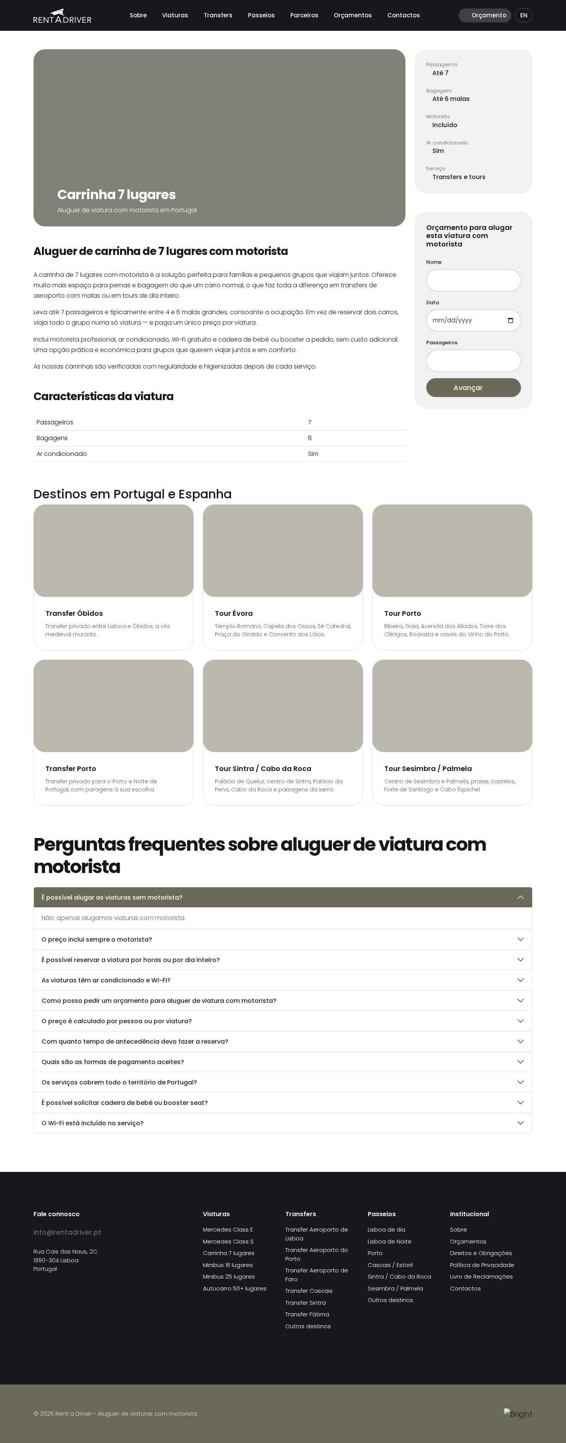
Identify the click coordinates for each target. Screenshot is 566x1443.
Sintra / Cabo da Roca (399, 1276)
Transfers (218, 15)
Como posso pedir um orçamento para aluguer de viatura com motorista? (159, 1000)
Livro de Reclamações (481, 1276)
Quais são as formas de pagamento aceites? (113, 1062)
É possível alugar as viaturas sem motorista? (112, 897)
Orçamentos (353, 15)
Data (432, 302)
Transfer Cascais (309, 1291)
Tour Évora (234, 613)
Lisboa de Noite (390, 1241)
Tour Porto (402, 613)
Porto (375, 1253)
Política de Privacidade (482, 1265)
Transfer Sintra (305, 1303)
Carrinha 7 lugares (229, 1253)
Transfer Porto (70, 768)
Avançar (469, 387)
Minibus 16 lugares (228, 1265)
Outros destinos (308, 1326)
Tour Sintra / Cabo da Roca (263, 768)
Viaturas (175, 15)
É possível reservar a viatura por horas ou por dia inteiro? (131, 959)
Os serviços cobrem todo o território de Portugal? (119, 1082)
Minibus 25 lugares (229, 1276)
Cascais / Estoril (390, 1265)
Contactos (403, 15)
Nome (434, 262)
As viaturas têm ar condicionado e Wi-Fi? (106, 980)
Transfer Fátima (307, 1314)
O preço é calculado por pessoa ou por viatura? (117, 1021)
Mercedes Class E (228, 1229)
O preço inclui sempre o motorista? (97, 939)
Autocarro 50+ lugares (234, 1288)
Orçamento (488, 15)
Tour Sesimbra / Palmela (428, 768)
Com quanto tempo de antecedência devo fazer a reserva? (135, 1041)
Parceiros (304, 15)
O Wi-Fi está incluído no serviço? (93, 1123)
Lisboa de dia (386, 1229)
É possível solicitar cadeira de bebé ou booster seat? (125, 1102)
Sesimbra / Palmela (395, 1288)
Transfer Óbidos (74, 613)
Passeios (261, 15)
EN (523, 15)
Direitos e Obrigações (481, 1253)
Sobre (138, 15)
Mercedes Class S (228, 1241)
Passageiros (441, 342)
